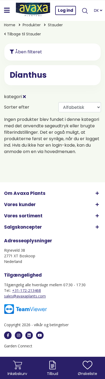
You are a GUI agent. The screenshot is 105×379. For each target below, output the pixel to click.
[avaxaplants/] (18, 335)
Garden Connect (18, 345)
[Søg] (85, 10)
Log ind (65, 10)
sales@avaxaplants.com (25, 296)
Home (9, 25)
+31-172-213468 (26, 290)
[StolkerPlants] (40, 335)
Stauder (55, 25)
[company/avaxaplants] (29, 335)
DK (97, 10)
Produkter (32, 25)
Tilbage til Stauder (23, 34)
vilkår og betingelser (51, 324)
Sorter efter (16, 107)
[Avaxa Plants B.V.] (33, 10)
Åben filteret (28, 52)
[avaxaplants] (8, 335)
